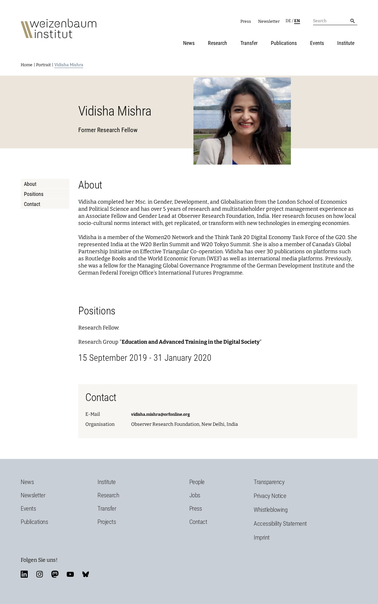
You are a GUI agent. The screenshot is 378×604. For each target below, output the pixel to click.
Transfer (249, 43)
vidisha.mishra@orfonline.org (160, 414)
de (288, 20)
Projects (106, 521)
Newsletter (269, 21)
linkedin (24, 574)
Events (317, 43)
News (189, 43)
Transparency (269, 482)
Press (245, 21)
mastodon (54, 574)
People (197, 482)
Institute (345, 43)
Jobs (194, 495)
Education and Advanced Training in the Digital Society (191, 342)
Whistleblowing (270, 509)
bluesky (85, 574)
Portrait (43, 64)
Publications (284, 43)
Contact (32, 204)
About (30, 184)
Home (26, 64)
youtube (70, 574)
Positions (33, 194)
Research (217, 43)
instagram (39, 574)
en (297, 20)
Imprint (262, 537)
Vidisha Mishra (68, 64)
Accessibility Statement (280, 523)
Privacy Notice (270, 495)
